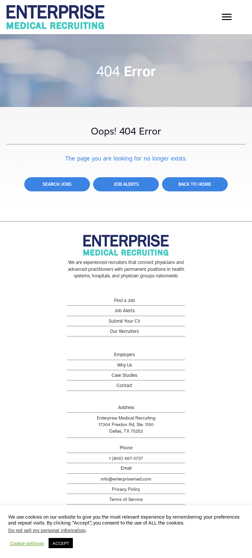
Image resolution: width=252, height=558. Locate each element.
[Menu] (226, 17)
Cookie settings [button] (27, 543)
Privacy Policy (126, 488)
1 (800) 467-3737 (126, 458)
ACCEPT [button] (60, 543)
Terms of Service (126, 499)
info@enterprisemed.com (126, 478)
